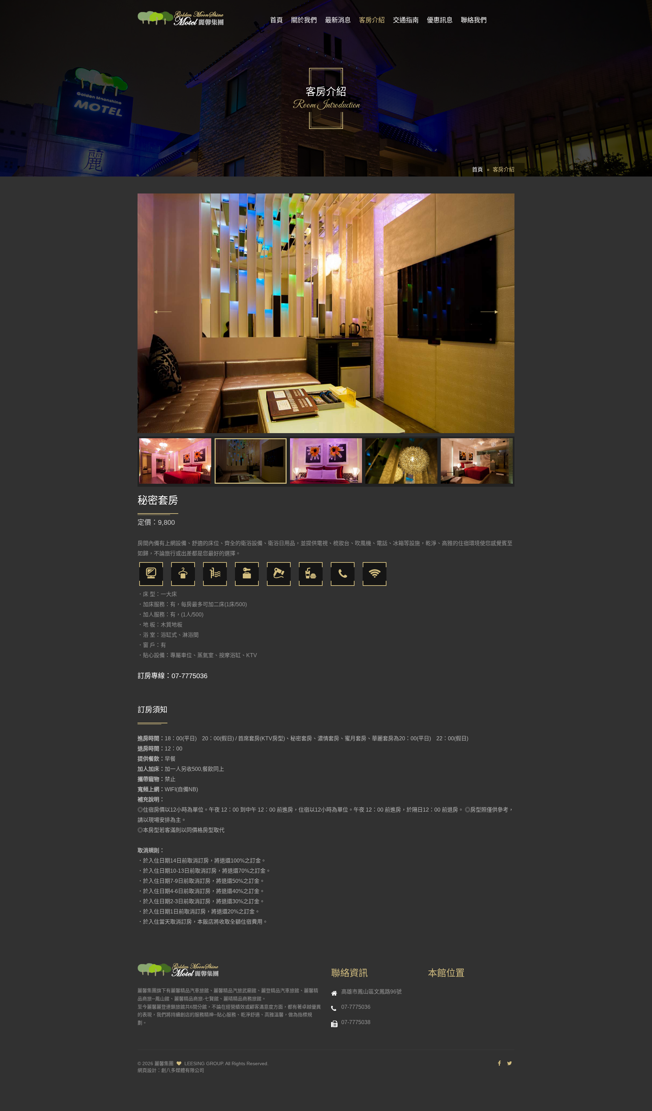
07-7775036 (189, 676)
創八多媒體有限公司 (182, 1070)
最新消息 (338, 20)
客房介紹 (372, 20)
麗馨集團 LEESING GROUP (189, 1063)
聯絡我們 (474, 20)
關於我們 (304, 20)
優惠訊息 (440, 20)
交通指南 (406, 20)
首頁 (276, 20)
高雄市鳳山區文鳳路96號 (371, 992)
